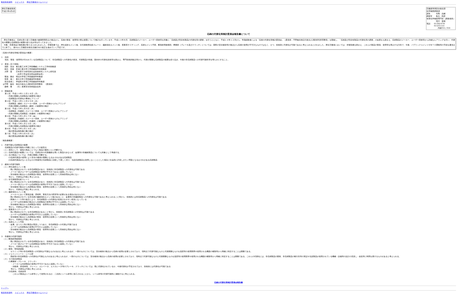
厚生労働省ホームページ (37, 2)
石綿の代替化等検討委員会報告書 (228, 282)
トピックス (19, 2)
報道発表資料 (6, 2)
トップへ (5, 288)
